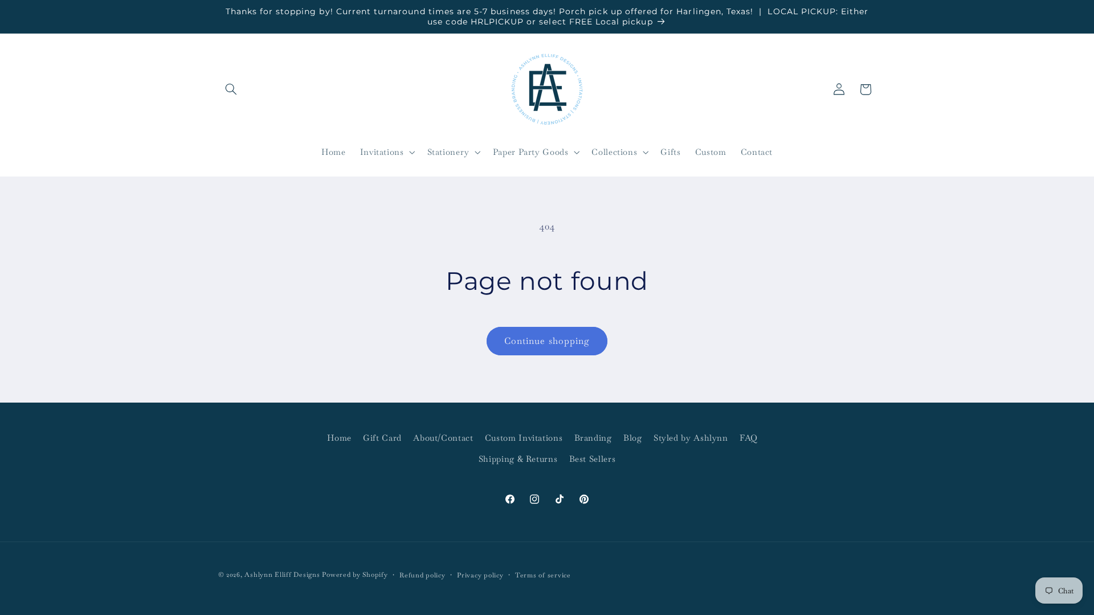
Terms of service (543, 575)
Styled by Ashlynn (691, 437)
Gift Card (382, 437)
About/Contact (443, 437)
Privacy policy (480, 575)
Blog (632, 437)
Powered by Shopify (354, 574)
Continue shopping (547, 341)
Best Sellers (592, 458)
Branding (593, 437)
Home (339, 437)
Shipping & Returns (518, 458)
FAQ (749, 437)
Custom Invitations (523, 437)
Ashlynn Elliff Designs (282, 574)
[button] (231, 89)
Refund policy (422, 575)
